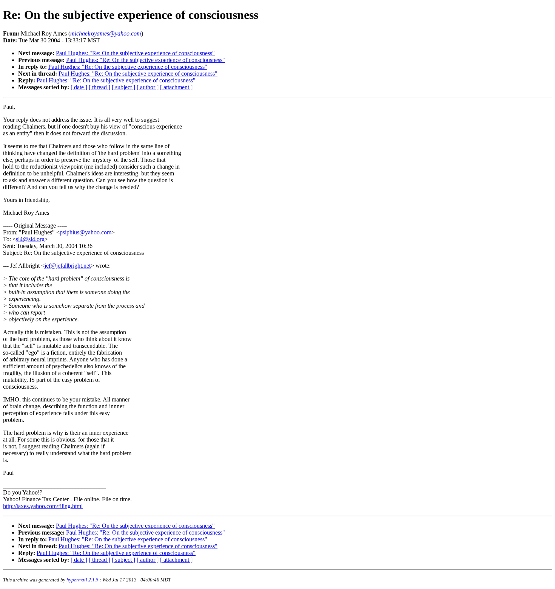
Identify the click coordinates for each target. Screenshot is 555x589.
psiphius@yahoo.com (85, 232)
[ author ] (148, 87)
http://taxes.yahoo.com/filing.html (43, 506)
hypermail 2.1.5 (82, 580)
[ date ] (79, 87)
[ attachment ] (176, 87)
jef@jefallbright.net (68, 265)
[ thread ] (99, 87)
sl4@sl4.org (30, 239)
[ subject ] (123, 87)
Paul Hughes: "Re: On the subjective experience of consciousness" (135, 53)
